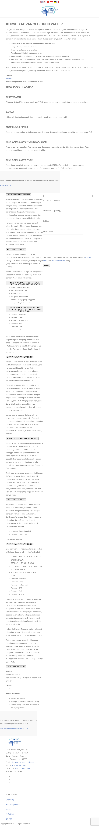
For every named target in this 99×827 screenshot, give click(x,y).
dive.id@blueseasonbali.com (22, 762)
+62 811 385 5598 (22, 768)
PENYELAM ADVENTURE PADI (18, 195)
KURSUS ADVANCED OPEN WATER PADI (22, 438)
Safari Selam (11, 814)
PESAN (9, 78)
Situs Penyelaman (13, 804)
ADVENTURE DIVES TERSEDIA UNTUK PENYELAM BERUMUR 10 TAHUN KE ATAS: (24, 283)
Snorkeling (10, 800)
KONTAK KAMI (5, 185)
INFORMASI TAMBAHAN (16, 667)
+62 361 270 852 (19, 765)
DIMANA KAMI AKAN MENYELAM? (19, 544)
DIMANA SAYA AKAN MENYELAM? (19, 357)
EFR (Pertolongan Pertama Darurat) (14, 728)
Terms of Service (58, 261)
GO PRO (9, 819)
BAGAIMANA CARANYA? (16, 250)
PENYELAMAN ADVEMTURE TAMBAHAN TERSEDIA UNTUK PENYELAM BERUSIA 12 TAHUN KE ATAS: (24, 309)
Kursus (8, 809)
